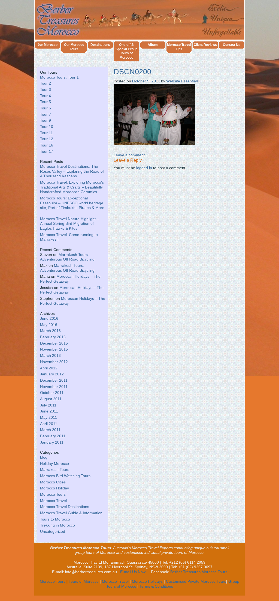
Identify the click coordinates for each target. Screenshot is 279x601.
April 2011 (48, 424)
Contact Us (231, 45)
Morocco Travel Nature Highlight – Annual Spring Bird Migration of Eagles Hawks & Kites (69, 224)
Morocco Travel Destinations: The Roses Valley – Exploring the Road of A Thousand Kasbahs (72, 171)
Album (153, 45)
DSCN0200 (132, 71)
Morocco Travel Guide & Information (71, 513)
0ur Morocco (47, 45)
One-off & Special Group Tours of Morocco (126, 51)
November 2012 (54, 362)
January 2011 (51, 442)
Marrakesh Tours (54, 470)
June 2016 (49, 318)
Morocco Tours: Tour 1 (59, 77)
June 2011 (49, 411)
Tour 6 (45, 108)
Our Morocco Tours (74, 47)
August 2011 (51, 399)
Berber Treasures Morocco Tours (198, 572)
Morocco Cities (53, 482)
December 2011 (54, 380)
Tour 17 (46, 151)
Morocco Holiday (54, 488)
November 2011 (54, 387)
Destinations (100, 45)
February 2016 (53, 337)
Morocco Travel (53, 501)
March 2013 (50, 356)
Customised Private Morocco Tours (196, 581)
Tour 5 (45, 102)
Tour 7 (45, 114)
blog (43, 457)
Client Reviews (205, 45)
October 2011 (51, 393)
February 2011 (52, 436)
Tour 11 (46, 133)
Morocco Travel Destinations (64, 507)
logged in (144, 168)
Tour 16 (46, 145)
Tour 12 (46, 139)
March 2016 (50, 331)
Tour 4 (45, 96)
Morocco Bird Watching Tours (65, 476)
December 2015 (54, 343)
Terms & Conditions (156, 586)
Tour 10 (46, 127)
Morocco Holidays (147, 581)
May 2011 (48, 417)
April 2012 (48, 368)
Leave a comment (129, 155)
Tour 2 (45, 83)
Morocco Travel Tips (179, 47)
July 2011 (48, 405)
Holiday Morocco (54, 464)
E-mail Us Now (132, 572)
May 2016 (48, 325)
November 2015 (54, 349)
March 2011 (50, 430)
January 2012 (52, 374)
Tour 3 (45, 90)
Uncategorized (52, 532)
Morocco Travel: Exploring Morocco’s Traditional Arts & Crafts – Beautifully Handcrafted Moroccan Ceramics (72, 187)
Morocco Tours (53, 494)
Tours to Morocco (55, 519)
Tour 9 (45, 120)
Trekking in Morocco (57, 525)
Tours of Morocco (84, 581)
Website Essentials (182, 81)
